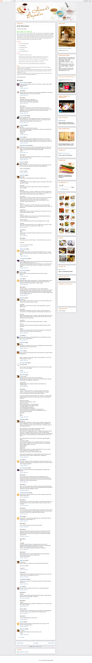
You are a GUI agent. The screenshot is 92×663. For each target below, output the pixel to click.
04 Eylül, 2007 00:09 (24, 142)
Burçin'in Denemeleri (24, 82)
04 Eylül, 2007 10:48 (24, 159)
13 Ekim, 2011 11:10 (24, 606)
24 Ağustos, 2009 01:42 (24, 490)
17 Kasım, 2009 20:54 (24, 497)
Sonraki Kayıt (20, 643)
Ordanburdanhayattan (24, 492)
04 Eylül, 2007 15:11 (24, 227)
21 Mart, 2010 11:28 (24, 513)
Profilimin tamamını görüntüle (65, 48)
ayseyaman (22, 125)
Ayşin (21, 459)
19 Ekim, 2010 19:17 (24, 557)
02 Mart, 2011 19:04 (24, 589)
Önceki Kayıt (51, 643)
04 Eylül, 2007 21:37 (24, 267)
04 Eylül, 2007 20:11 (24, 235)
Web (61, 189)
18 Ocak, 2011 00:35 (24, 583)
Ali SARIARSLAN (23, 579)
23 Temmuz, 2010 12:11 (24, 536)
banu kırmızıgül (23, 270)
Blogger (40, 660)
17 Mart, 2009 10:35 (24, 465)
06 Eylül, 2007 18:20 (24, 360)
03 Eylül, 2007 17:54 (24, 113)
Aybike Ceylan (23, 249)
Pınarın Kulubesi (23, 115)
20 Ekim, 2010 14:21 (24, 569)
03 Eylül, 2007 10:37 (24, 88)
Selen (21, 335)
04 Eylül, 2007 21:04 (24, 256)
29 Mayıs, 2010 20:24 (24, 526)
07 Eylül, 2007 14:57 (24, 372)
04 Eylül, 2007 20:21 (24, 246)
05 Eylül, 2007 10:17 (24, 295)
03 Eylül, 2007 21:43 (24, 134)
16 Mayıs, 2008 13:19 (24, 417)
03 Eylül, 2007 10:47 (24, 95)
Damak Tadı (22, 162)
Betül (21, 90)
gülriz (21, 278)
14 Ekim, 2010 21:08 (24, 549)
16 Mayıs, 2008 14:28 (24, 457)
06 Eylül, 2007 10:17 (24, 348)
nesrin (21, 586)
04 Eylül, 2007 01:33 (24, 152)
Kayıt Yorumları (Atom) (37, 646)
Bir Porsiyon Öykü (24, 362)
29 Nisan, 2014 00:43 (24, 626)
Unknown (22, 621)
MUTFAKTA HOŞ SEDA (24, 145)
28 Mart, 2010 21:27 (24, 520)
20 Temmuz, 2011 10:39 (24, 598)
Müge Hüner (22, 175)
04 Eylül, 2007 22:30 (24, 284)
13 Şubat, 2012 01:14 (24, 613)
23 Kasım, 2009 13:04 (24, 505)
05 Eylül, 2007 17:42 (24, 340)
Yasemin (21, 350)
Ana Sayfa (35, 643)
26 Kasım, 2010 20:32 (24, 576)
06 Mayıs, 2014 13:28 (24, 634)
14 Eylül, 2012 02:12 (24, 619)
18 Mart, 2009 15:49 (24, 472)
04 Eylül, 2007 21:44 (24, 276)
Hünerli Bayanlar (66, 189)
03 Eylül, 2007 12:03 (24, 103)
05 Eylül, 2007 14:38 (24, 332)
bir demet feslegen (24, 258)
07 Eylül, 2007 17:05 (24, 386)
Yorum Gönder (21, 637)
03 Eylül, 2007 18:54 (24, 122)
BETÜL (21, 516)
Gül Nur (21, 137)
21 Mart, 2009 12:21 (24, 481)
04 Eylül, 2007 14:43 (24, 172)
